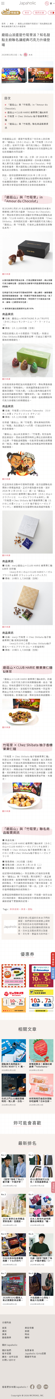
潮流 (4, 1331)
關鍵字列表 (30, 1356)
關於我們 (6, 1350)
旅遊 (27, 1331)
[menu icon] (3, 3)
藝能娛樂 (6, 1337)
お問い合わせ (9, 1359)
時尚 (27, 1334)
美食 (12, 23)
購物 (27, 1337)
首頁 (4, 23)
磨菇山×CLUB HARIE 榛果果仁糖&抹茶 (28, 112)
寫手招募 (6, 1353)
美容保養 (29, 1327)
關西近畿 (39, 12)
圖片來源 (6, 274)
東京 (27, 12)
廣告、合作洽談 (10, 1356)
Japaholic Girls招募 (35, 1353)
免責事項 (29, 1350)
